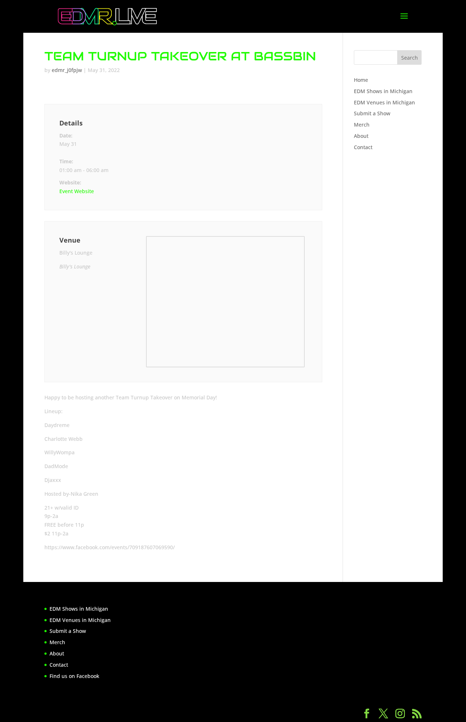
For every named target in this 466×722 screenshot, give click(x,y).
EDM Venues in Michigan (384, 102)
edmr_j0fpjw (67, 70)
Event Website (76, 191)
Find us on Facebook (74, 676)
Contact (363, 147)
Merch (362, 124)
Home (361, 79)
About (361, 135)
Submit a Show (372, 113)
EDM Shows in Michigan (383, 91)
